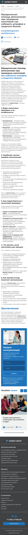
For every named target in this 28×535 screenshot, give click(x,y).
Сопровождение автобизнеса (10, 32)
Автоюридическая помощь (9, 456)
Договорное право (6, 484)
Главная (3, 6)
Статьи (17, 6)
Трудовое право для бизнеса (9, 480)
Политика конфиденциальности (14, 530)
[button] (21, 390)
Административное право (9, 452)
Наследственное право (8, 454)
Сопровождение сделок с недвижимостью (14, 450)
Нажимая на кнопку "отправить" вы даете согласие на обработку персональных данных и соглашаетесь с (13, 380)
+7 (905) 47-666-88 (14, 520)
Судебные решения (7, 500)
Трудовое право (6, 458)
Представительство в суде (9, 462)
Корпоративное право (8, 486)
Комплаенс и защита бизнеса (10, 476)
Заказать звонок (14, 523)
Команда (3, 506)
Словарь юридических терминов (11, 504)
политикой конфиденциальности (11, 382)
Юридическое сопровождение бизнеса (13, 472)
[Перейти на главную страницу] (9, 2)
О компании (6, 495)
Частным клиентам (8, 447)
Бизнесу (4, 469)
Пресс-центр (10, 6)
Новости (3, 502)
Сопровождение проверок (9, 482)
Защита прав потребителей (9, 460)
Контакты (4, 508)
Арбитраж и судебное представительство (13, 478)
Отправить (14, 373)
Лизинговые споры (7, 488)
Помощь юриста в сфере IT (9, 474)
